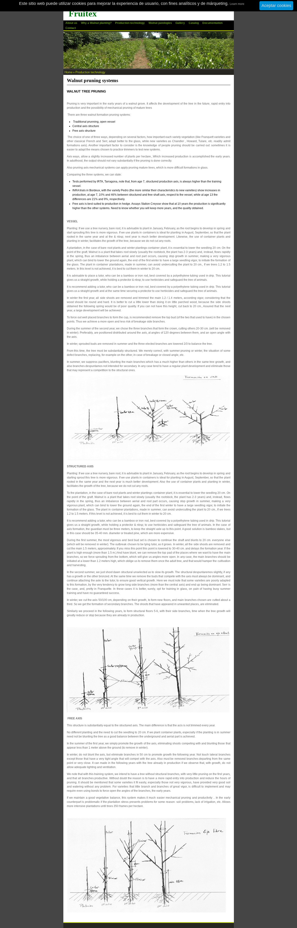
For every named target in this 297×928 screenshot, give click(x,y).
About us (71, 23)
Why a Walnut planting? (96, 23)
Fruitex (83, 13)
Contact (70, 28)
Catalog (194, 23)
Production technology (130, 23)
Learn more (237, 4)
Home (68, 72)
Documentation (212, 23)
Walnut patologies (160, 23)
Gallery (180, 23)
